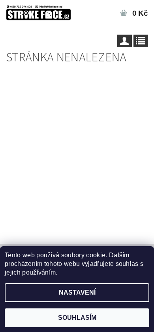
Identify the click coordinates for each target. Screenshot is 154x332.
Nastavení (77, 292)
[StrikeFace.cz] (38, 10)
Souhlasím (77, 317)
